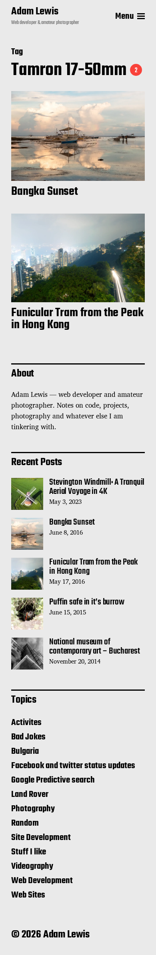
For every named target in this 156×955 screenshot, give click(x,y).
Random (25, 823)
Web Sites (28, 895)
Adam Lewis (34, 12)
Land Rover (29, 794)
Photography (33, 809)
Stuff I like (28, 852)
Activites (26, 722)
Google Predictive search (53, 780)
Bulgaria (25, 751)
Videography (32, 866)
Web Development (42, 881)
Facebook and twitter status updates (73, 766)
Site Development (41, 837)
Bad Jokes (28, 737)
